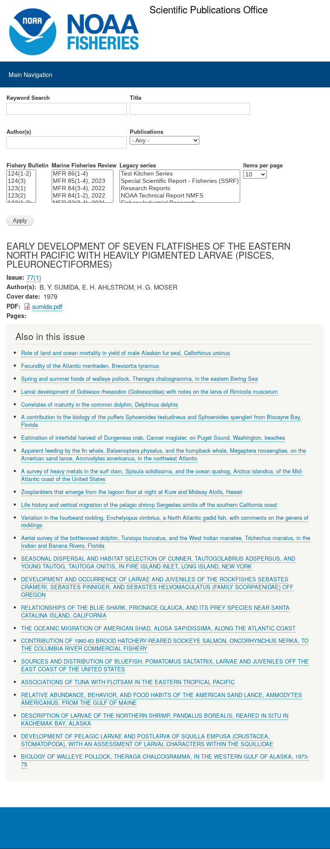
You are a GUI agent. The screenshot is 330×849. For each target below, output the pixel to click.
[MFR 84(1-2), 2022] (82, 195)
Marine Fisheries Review (84, 165)
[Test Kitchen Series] (180, 173)
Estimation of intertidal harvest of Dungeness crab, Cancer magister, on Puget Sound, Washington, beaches (153, 437)
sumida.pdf (47, 306)
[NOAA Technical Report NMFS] (180, 195)
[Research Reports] (180, 188)
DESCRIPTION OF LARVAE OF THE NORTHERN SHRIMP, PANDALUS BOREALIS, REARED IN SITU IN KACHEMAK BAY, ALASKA (154, 719)
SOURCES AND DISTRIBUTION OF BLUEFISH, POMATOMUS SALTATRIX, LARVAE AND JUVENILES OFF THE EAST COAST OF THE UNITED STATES (165, 665)
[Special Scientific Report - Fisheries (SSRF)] (180, 181)
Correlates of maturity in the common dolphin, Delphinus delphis (99, 404)
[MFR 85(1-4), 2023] (82, 181)
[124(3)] (21, 181)
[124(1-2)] (21, 173)
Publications (146, 132)
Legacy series (137, 165)
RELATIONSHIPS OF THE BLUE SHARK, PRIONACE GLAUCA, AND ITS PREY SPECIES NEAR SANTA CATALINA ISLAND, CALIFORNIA (155, 611)
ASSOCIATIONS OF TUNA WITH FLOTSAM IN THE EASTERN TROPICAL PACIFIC (128, 682)
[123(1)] (21, 188)
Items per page (263, 165)
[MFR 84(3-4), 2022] (82, 188)
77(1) (34, 277)
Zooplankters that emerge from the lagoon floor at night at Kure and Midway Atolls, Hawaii (131, 492)
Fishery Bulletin (27, 165)
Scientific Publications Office (209, 9)
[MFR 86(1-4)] (82, 173)
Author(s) (18, 132)
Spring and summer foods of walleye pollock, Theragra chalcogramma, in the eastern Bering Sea (139, 378)
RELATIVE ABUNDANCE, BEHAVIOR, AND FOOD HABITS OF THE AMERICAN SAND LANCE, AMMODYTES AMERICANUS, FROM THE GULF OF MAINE (161, 699)
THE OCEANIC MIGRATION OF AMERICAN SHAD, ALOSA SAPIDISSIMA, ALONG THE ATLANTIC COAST (158, 628)
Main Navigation (30, 74)
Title (135, 98)
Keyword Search (28, 98)
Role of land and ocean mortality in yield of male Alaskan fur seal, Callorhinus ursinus (125, 353)
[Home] (74, 31)
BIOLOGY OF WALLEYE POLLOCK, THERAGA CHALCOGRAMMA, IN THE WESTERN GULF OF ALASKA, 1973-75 (165, 760)
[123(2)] (21, 195)
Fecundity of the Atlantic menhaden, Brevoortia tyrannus (90, 365)
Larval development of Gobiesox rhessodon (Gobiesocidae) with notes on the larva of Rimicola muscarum (149, 391)
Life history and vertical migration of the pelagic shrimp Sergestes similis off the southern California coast (149, 504)
